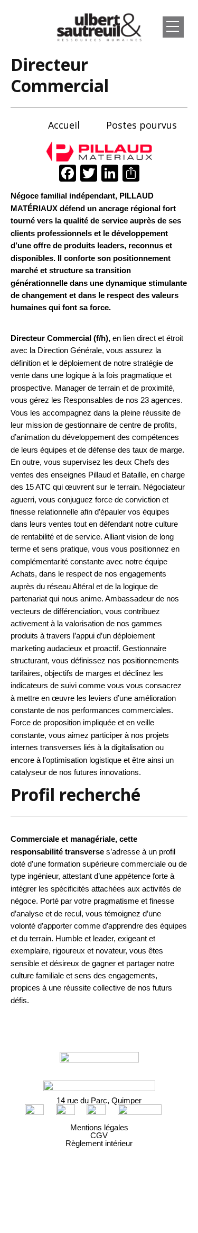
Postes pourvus (141, 125)
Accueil (64, 125)
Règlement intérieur (99, 1143)
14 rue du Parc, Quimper (99, 1100)
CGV (99, 1135)
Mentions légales (99, 1127)
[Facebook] (67, 174)
